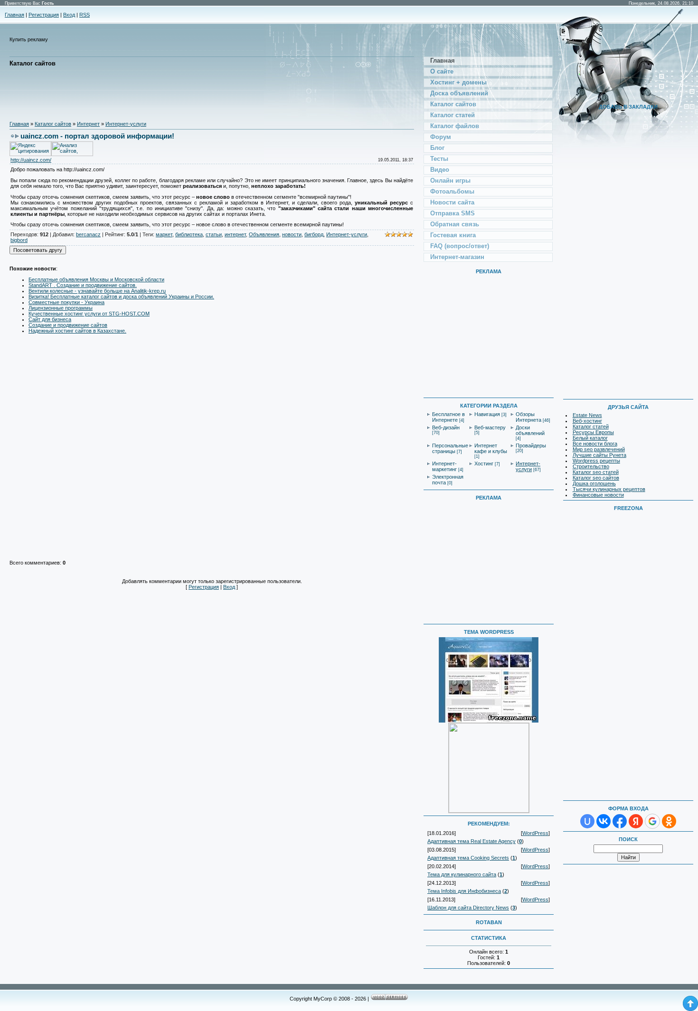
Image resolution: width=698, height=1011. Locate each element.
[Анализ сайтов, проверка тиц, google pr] (72, 154)
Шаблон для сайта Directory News (468, 907)
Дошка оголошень (594, 483)
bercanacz (88, 234)
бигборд (313, 234)
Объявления (264, 234)
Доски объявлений (530, 430)
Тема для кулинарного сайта (461, 874)
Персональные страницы (450, 448)
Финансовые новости (598, 495)
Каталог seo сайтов (596, 478)
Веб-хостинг (587, 421)
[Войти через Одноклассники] (669, 821)
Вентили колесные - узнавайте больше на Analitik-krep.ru (97, 291)
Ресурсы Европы (593, 432)
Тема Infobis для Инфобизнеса (464, 891)
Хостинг (483, 463)
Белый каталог (590, 438)
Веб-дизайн (446, 427)
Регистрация (43, 15)
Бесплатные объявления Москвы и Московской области (96, 279)
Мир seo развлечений (599, 449)
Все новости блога (595, 443)
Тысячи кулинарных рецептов (609, 489)
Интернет (88, 124)
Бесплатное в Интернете (448, 417)
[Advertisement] (182, 94)
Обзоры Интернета (528, 417)
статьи (214, 234)
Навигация (487, 414)
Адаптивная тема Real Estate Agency (471, 841)
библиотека (189, 234)
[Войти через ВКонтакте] (603, 821)
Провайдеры (531, 445)
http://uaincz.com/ (30, 160)
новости (292, 234)
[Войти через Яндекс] (636, 821)
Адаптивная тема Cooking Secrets (468, 858)
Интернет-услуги (125, 124)
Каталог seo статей (596, 472)
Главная (14, 15)
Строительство (591, 466)
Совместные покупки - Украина (66, 302)
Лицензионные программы (60, 308)
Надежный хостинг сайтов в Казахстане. (77, 331)
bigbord (19, 240)
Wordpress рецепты (596, 461)
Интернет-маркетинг (444, 466)
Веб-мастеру (490, 427)
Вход (69, 15)
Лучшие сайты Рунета (599, 455)
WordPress (535, 833)
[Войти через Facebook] (620, 821)
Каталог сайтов (53, 124)
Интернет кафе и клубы (490, 448)
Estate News (587, 415)
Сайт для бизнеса (49, 319)
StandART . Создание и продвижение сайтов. (82, 285)
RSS (84, 15)
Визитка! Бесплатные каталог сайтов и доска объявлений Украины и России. (121, 296)
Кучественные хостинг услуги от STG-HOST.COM (89, 313)
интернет (235, 234)
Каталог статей (591, 426)
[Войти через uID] (587, 821)
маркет (164, 234)
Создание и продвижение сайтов (67, 325)
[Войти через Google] (652, 821)
